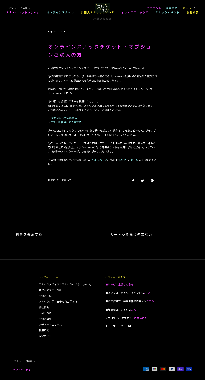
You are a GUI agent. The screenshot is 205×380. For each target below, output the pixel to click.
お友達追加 (140, 318)
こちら (130, 284)
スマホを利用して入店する (66, 122)
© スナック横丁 (22, 369)
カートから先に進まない (131, 234)
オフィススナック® (135, 12)
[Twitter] (114, 325)
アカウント (154, 8)
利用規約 (44, 330)
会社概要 (193, 12)
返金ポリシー (46, 336)
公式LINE (122, 160)
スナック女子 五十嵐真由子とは (58, 301)
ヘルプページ (99, 160)
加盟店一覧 (45, 296)
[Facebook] (106, 325)
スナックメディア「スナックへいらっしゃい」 (66, 284)
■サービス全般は (115, 284)
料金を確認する (29, 234)
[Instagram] (122, 325)
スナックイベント (167, 12)
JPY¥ (10, 8)
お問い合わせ (102, 18)
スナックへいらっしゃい (23, 12)
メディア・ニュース (50, 324)
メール (134, 160)
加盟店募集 (45, 319)
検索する (172, 8)
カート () (190, 8)
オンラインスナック (60, 12)
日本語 (24, 8)
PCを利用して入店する (64, 118)
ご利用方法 (45, 313)
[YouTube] (129, 325)
